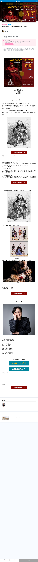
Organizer (4, 560)
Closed (28, 560)
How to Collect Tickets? (9, 44)
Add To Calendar (6, 35)
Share (35, 3)
